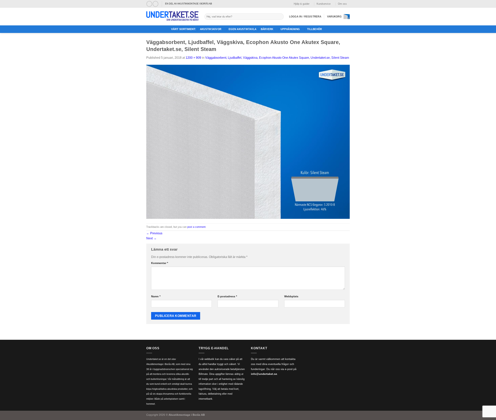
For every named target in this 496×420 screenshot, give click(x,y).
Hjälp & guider (301, 3)
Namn (155, 296)
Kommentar (159, 263)
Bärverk (267, 29)
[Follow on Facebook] (149, 4)
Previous (154, 233)
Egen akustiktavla (242, 29)
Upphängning (290, 29)
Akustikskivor (210, 29)
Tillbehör (314, 29)
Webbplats (291, 296)
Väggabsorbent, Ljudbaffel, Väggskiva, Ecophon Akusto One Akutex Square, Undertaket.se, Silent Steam (277, 57)
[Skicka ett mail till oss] (155, 4)
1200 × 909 (193, 57)
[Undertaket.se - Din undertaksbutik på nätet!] (172, 17)
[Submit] (280, 16)
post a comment (196, 226)
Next (151, 238)
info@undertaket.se (264, 374)
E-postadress (227, 296)
